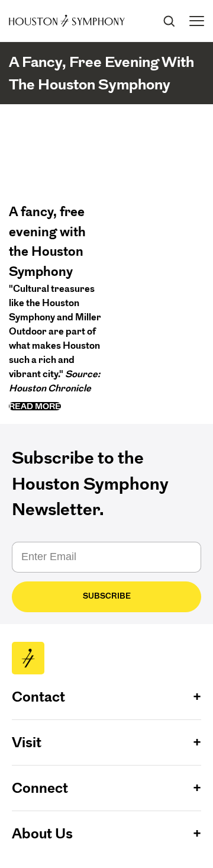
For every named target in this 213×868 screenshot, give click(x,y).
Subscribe (107, 596)
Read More (35, 406)
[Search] (168, 21)
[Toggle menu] (196, 21)
